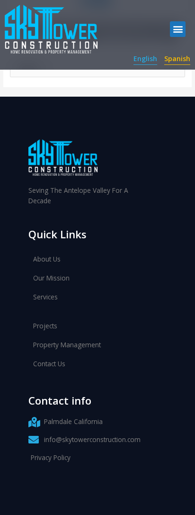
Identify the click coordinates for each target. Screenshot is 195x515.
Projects (45, 325)
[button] (178, 29)
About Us (47, 258)
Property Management (67, 344)
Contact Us (49, 363)
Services (45, 296)
